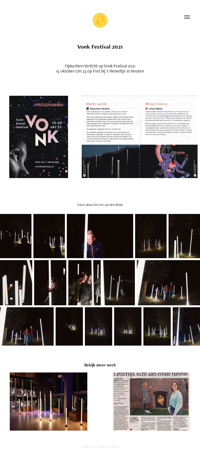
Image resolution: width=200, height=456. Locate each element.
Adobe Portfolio (108, 447)
